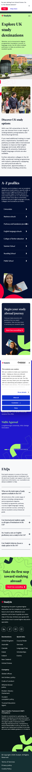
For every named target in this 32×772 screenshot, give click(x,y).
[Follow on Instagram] (21, 629)
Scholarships (21, 652)
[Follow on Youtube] (15, 629)
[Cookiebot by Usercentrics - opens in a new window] (18, 363)
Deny (16, 408)
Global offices (7, 674)
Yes (4, 9)
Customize (15, 403)
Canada (4, 648)
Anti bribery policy (8, 677)
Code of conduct (8, 681)
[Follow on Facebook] (9, 629)
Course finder (22, 641)
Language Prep (22, 648)
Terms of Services (8, 762)
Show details (22, 392)
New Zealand (6, 659)
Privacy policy (7, 765)
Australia (5, 644)
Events (19, 656)
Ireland (4, 656)
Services (20, 644)
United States (7, 663)
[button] (6, 449)
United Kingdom (7, 641)
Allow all (16, 397)
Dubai (4, 652)
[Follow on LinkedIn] (4, 629)
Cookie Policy (6, 769)
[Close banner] (29, 363)
